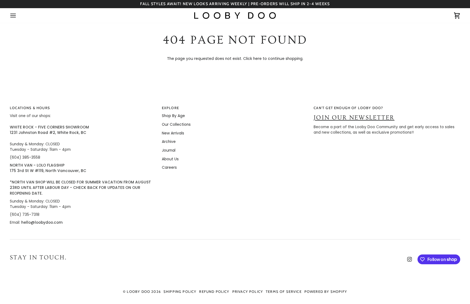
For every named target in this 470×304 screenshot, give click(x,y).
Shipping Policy (180, 291)
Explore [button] (170, 108)
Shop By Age (173, 115)
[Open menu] (18, 15)
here (257, 58)
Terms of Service (284, 291)
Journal (168, 150)
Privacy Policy (247, 291)
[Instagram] (409, 259)
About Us (170, 159)
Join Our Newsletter (354, 117)
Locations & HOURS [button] (30, 108)
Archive (169, 141)
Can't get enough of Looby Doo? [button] (348, 108)
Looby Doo (138, 291)
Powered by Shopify (325, 291)
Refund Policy (214, 291)
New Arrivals (173, 133)
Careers (169, 167)
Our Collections (176, 124)
